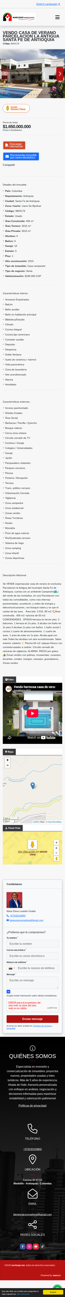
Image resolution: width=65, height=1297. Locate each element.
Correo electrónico (16, 950)
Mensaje (11, 974)
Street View (18, 108)
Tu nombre (12, 937)
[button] (9, 94)
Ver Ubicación (27, 851)
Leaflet (36, 821)
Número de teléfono (17, 962)
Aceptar (53, 1292)
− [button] (7, 765)
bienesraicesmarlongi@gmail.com (26, 920)
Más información (23, 1294)
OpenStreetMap (54, 821)
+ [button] (7, 760)
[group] (32, 73)
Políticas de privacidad (32, 1105)
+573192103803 (17, 915)
